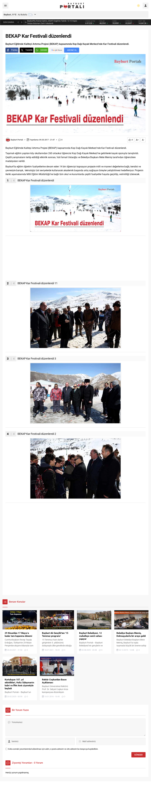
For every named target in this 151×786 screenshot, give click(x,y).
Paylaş (14, 50)
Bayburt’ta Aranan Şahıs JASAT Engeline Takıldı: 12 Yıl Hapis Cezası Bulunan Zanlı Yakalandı (52, 22)
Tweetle (28, 50)
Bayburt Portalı (17, 140)
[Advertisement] (75, 260)
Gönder (43, 50)
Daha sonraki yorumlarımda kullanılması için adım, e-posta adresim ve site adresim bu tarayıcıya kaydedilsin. (53, 749)
